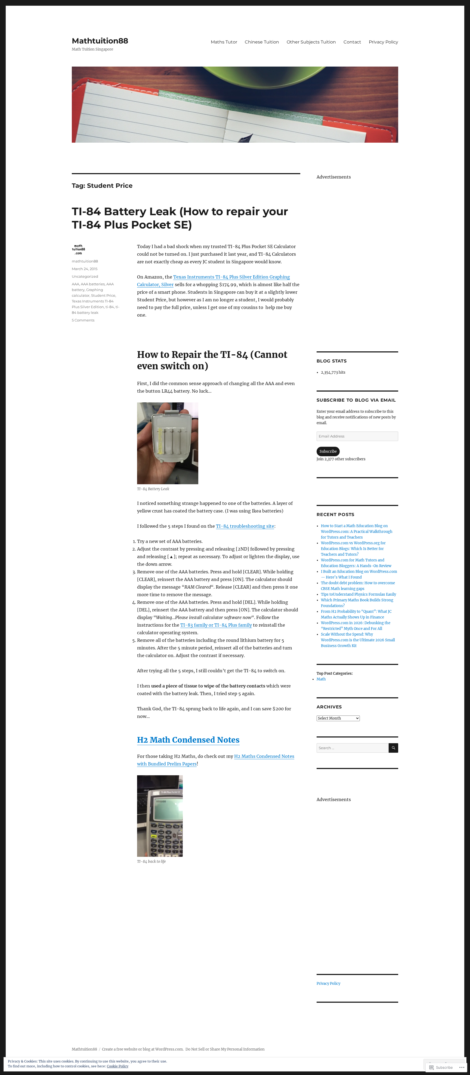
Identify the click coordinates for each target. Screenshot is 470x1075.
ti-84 (110, 307)
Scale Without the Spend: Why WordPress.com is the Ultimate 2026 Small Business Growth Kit (358, 640)
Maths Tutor (224, 42)
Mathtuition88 (100, 40)
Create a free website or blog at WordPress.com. (143, 1049)
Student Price (103, 295)
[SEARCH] (393, 748)
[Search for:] (353, 748)
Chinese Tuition (262, 42)
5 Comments (83, 320)
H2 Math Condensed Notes (188, 740)
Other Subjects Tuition (311, 42)
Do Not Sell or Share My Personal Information (225, 1049)
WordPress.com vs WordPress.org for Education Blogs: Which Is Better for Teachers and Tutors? (353, 549)
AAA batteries (93, 284)
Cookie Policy (117, 1066)
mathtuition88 (85, 261)
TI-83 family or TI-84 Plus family (216, 625)
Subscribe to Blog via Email (356, 400)
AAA (75, 284)
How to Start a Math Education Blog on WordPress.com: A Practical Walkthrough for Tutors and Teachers (356, 532)
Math (321, 679)
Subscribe (328, 451)
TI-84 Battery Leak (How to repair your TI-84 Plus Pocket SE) (180, 218)
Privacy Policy (383, 42)
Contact (352, 42)
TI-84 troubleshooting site (245, 526)
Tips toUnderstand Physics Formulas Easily (358, 594)
